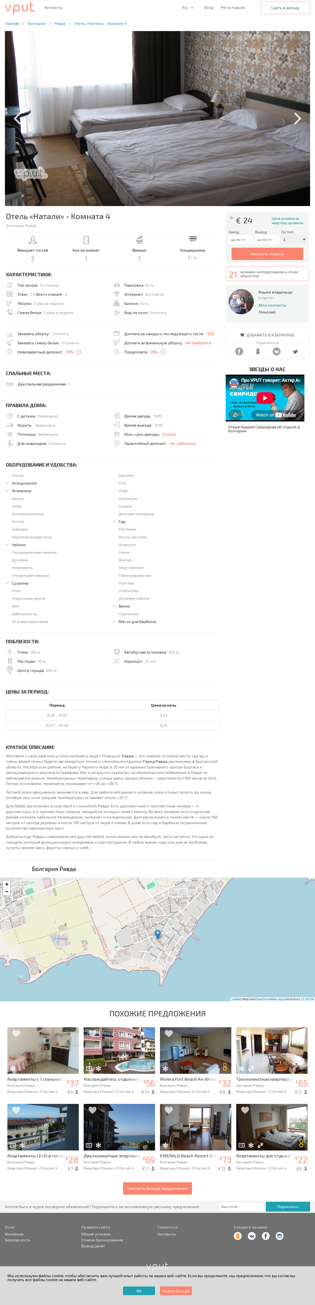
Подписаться (287, 1207)
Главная (12, 23)
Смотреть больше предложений (157, 1188)
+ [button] (6, 884)
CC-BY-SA (307, 999)
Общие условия (95, 1234)
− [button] (6, 891)
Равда (59, 23)
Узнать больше (176, 1290)
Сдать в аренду (285, 7)
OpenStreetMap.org (269, 999)
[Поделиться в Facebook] (239, 353)
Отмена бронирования (102, 1240)
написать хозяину (267, 253)
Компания (14, 1234)
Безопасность (18, 1240)
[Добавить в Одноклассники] (258, 353)
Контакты (53, 7)
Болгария (37, 23)
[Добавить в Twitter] (295, 353)
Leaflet (236, 999)
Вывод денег (93, 1246)
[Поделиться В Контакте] (277, 353)
